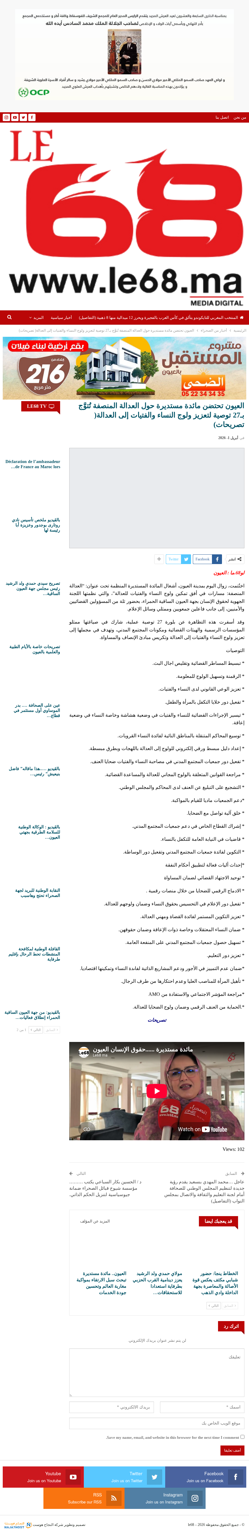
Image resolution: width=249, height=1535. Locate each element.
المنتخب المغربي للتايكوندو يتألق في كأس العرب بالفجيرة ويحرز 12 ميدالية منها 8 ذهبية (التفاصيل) (158, 317)
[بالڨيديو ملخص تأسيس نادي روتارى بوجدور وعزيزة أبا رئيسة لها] (32, 494)
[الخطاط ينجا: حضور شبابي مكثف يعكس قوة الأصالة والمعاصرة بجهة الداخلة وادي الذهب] (213, 1249)
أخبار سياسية (61, 317)
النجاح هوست (42, 1525)
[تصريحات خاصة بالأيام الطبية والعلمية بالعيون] (32, 621)
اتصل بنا (222, 117)
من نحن (240, 117)
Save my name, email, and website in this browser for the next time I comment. (172, 1437)
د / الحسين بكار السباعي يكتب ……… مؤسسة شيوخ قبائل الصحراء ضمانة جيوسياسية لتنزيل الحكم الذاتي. (105, 1188)
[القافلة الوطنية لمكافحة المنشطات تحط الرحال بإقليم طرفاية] (32, 923)
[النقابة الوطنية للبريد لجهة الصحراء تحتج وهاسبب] (32, 865)
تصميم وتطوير (74, 1525)
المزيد (38, 317)
